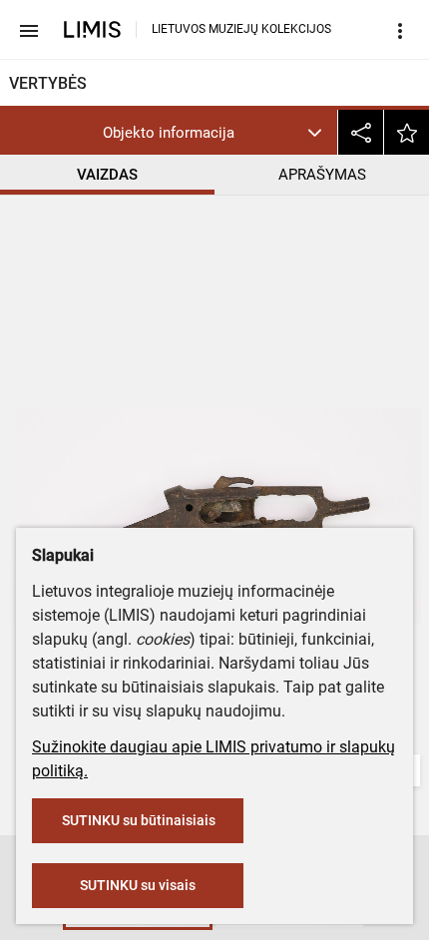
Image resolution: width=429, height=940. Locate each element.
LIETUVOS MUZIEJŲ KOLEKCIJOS (241, 29)
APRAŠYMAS (322, 175)
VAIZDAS (107, 175)
